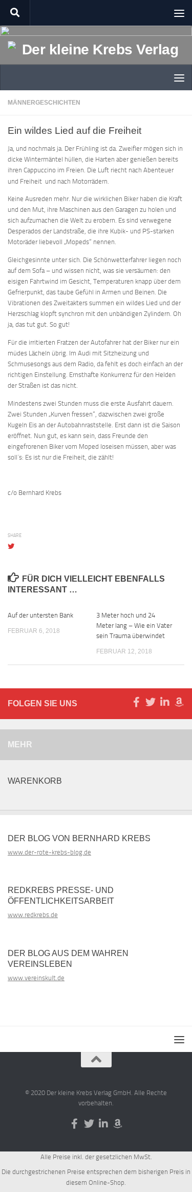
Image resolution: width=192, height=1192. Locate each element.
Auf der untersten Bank (40, 615)
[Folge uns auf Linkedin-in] (165, 702)
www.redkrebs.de (33, 915)
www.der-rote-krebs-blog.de (49, 852)
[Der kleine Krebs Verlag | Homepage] (96, 61)
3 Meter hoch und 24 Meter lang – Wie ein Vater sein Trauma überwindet (134, 625)
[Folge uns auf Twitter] (150, 702)
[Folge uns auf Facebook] (136, 702)
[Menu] (179, 13)
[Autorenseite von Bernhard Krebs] (179, 702)
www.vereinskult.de (36, 978)
